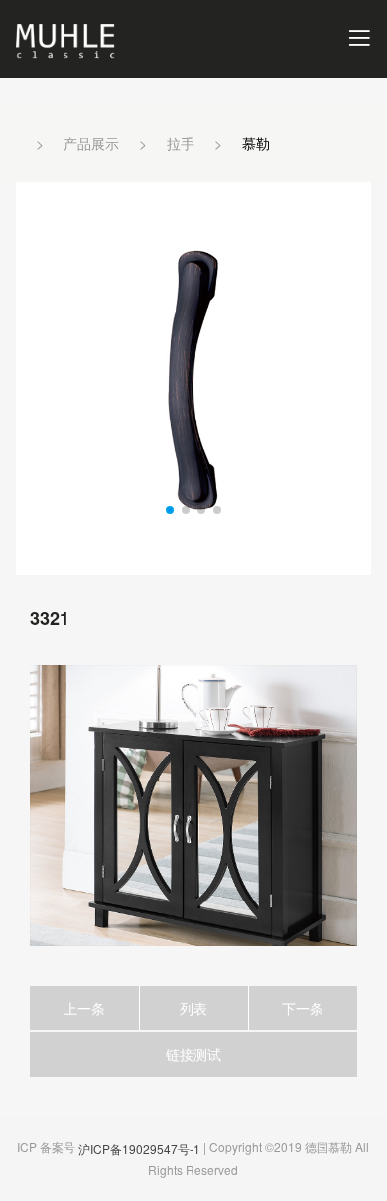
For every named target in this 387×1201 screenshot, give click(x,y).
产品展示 (91, 143)
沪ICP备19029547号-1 (139, 1149)
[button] (170, 510)
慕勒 (256, 143)
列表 (193, 1008)
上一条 (84, 1008)
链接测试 (193, 1054)
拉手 (180, 143)
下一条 (302, 1008)
